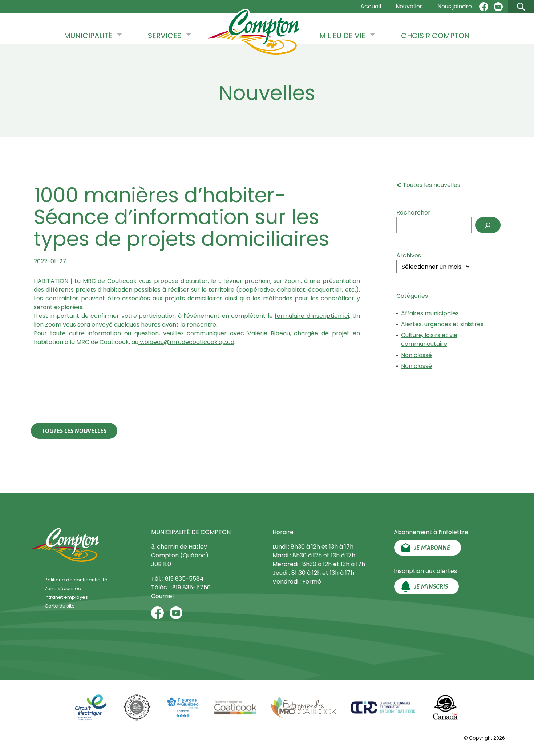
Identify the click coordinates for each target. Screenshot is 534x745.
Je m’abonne (432, 547)
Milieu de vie (342, 36)
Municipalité (88, 36)
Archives (408, 255)
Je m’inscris (431, 586)
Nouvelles (409, 6)
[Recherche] (488, 225)
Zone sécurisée (63, 588)
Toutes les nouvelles (431, 185)
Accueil (370, 6)
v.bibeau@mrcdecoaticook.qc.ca (186, 342)
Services (165, 36)
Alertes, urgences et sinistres (442, 324)
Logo (253, 32)
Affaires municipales (430, 313)
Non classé (416, 355)
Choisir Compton (435, 36)
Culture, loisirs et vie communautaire (429, 339)
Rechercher (413, 212)
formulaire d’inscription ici (312, 316)
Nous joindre (454, 6)
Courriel (162, 596)
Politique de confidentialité (76, 580)
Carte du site (60, 606)
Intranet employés (66, 597)
